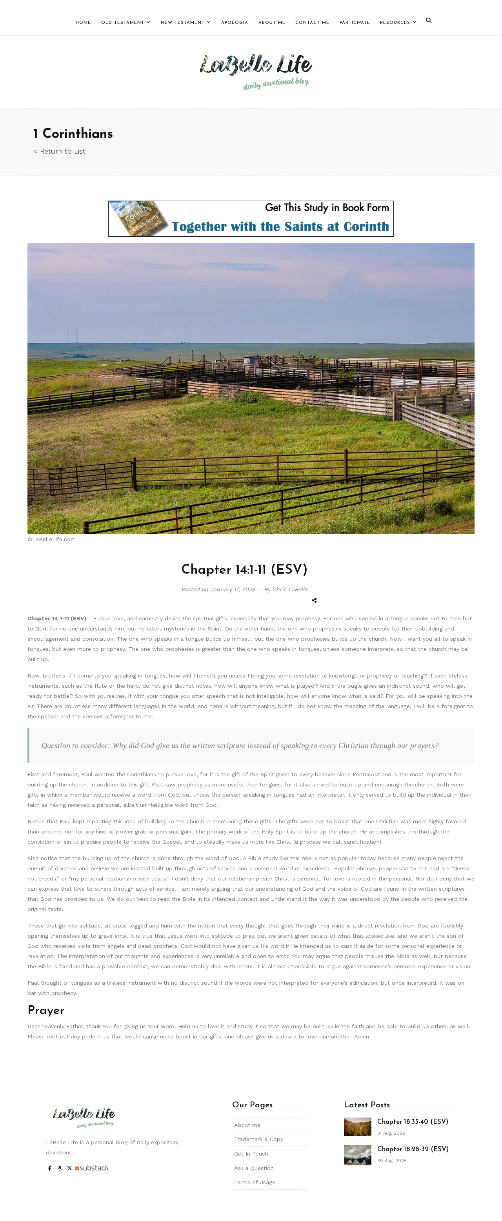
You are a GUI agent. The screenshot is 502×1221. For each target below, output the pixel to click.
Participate (355, 23)
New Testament (183, 23)
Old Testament (122, 23)
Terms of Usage (254, 1182)
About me (247, 1125)
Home (83, 23)
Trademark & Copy (258, 1139)
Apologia (234, 23)
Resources (395, 23)
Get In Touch (251, 1153)
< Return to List (59, 151)
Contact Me (312, 23)
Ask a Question (254, 1168)
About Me (272, 23)
